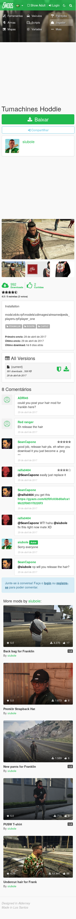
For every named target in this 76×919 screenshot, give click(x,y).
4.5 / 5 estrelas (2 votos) (15, 296)
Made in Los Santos (15, 907)
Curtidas (39, 287)
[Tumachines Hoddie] (38, 239)
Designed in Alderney (16, 903)
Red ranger (25, 422)
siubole (29, 141)
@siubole (60, 523)
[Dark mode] (64, 5)
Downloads (17, 287)
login (47, 583)
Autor (33, 542)
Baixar (41, 119)
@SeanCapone (28, 475)
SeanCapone (27, 442)
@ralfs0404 (26, 495)
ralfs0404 (24, 470)
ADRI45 (23, 398)
